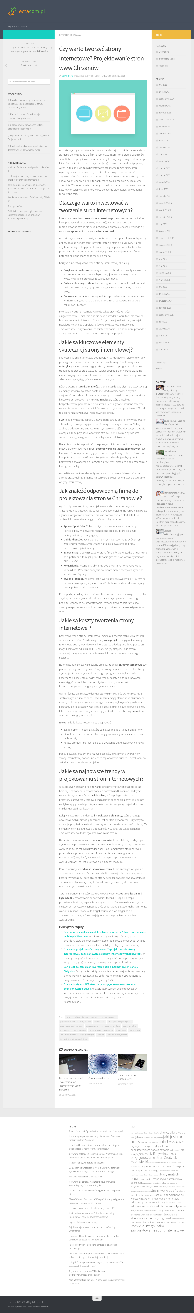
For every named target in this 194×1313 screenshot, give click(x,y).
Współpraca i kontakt (17, 26)
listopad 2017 (165, 307)
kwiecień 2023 (165, 161)
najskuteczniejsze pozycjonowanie (104, 1017)
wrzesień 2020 (165, 203)
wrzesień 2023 (165, 126)
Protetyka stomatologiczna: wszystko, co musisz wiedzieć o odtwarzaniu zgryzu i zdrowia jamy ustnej (28, 104)
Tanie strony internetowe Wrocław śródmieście (77, 1035)
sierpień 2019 (165, 252)
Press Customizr (41, 1306)
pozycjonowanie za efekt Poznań (155, 1166)
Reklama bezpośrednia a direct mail (85, 1176)
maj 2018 (163, 265)
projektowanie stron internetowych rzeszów (145, 1175)
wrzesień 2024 (165, 105)
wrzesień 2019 (165, 245)
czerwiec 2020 (165, 217)
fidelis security (148, 1138)
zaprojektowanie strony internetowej (158, 1230)
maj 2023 (163, 154)
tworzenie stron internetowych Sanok (73, 1039)
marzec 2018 (164, 279)
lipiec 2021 (163, 189)
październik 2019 (166, 238)
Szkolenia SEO (134, 1030)
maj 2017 (163, 335)
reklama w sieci (99, 1021)
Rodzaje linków (15, 206)
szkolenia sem (121, 1030)
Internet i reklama (70, 34)
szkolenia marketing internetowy (101, 1030)
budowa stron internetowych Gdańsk (147, 1133)
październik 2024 (166, 98)
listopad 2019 (165, 231)
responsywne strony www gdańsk (120, 1021)
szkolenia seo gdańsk (143, 1206)
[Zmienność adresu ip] (102, 1064)
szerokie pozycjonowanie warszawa (73, 1030)
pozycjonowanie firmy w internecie (154, 1154)
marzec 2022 (164, 175)
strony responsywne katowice (140, 1191)
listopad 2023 (165, 112)
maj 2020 (163, 224)
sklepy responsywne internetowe (71, 1026)
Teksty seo (100, 1035)
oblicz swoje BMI (176, 1150)
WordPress (21, 1306)
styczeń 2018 (165, 293)
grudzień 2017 (165, 300)
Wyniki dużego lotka (147, 1225)
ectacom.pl (67, 76)
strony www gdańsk (130, 1026)
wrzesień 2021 (165, 182)
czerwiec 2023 (165, 147)
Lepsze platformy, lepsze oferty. (83, 1222)
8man (132, 1133)
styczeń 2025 (165, 91)
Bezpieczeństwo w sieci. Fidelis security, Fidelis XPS (92, 1208)
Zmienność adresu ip (98, 1078)
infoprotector (158, 1138)
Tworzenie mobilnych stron (117, 1035)
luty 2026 (163, 84)
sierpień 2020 (165, 210)
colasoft (140, 1138)
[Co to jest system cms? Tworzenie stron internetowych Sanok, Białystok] (73, 1064)
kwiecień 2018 (165, 272)
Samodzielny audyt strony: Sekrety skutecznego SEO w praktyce (169, 390)
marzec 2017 (164, 349)
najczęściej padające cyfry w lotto (149, 1146)
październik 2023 (166, 119)
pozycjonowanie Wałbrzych (157, 1162)
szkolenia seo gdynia (168, 1206)
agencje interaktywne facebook (77, 1017)
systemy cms (149, 1195)
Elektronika (164, 51)
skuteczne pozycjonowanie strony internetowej (103, 1026)
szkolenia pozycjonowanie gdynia (149, 1202)
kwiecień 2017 (165, 342)
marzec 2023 (164, 168)
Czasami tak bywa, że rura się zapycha (87, 1162)
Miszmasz (163, 65)
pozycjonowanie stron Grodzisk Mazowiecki (154, 1159)
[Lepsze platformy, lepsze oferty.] (132, 1062)
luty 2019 (163, 259)
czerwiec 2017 (165, 328)
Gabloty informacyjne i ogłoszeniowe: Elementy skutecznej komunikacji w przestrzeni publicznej (25, 215)
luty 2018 (163, 286)
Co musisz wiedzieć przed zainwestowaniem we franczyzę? (96, 1131)
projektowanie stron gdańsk (168, 1171)
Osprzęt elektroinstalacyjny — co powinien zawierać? (171, 534)
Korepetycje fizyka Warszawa (148, 1142)
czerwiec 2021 (165, 196)
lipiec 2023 (163, 140)
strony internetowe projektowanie (174, 1187)
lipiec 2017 (163, 321)
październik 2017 (166, 314)
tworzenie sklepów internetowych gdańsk (154, 1216)
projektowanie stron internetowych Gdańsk (75, 1021)
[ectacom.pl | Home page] (26, 11)
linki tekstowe (171, 1141)
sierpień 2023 (165, 133)
